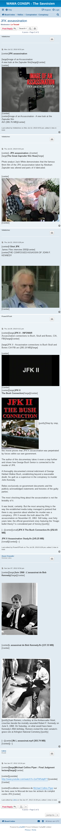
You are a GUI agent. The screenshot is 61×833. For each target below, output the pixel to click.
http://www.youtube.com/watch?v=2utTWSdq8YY (25, 779)
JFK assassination (14, 21)
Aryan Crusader (8, 556)
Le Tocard (15, 24)
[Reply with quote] (52, 39)
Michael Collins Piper (43, 788)
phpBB (22, 827)
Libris (4, 751)
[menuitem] (8, 10)
